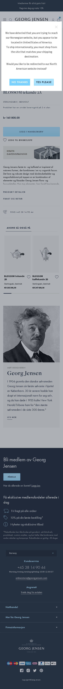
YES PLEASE (44, 82)
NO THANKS (20, 82)
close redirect (56, 27)
